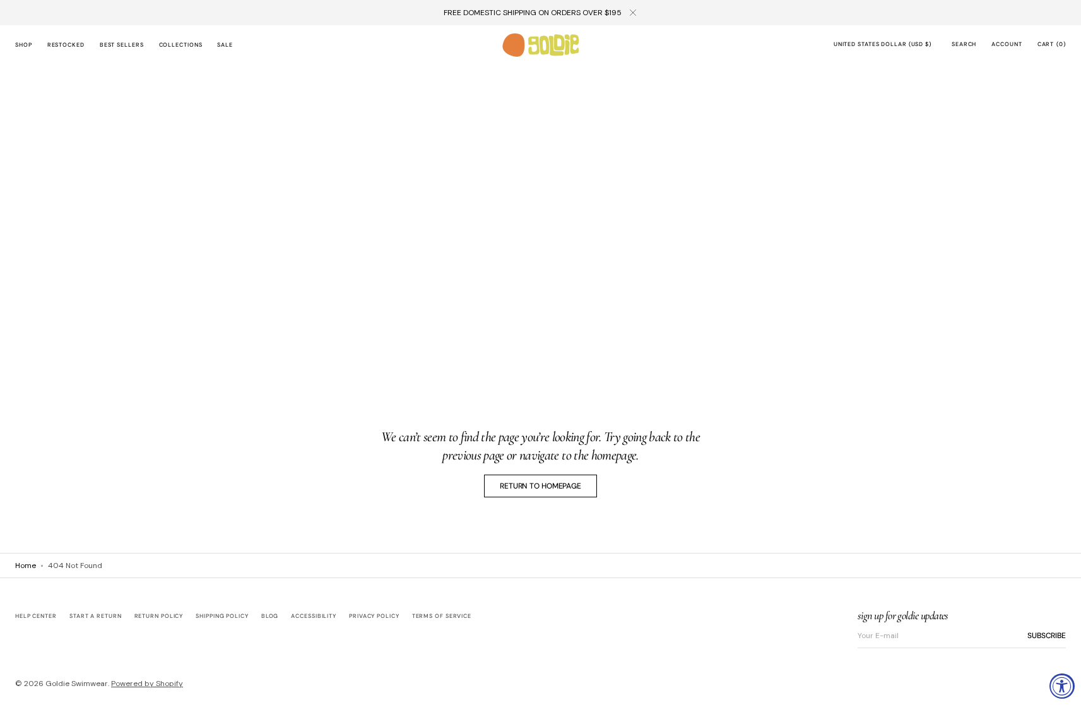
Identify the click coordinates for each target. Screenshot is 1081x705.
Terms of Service (441, 616)
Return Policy (159, 616)
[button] (882, 45)
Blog (270, 616)
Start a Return (95, 616)
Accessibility (313, 616)
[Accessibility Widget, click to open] (1062, 686)
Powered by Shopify (147, 683)
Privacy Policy (374, 616)
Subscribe (1046, 636)
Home (25, 565)
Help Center (36, 616)
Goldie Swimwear (76, 683)
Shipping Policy (222, 616)
